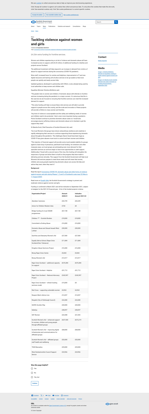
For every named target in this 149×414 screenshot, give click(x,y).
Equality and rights (71, 49)
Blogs (84, 26)
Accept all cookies (37, 15)
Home (32, 31)
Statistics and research (64, 26)
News (44, 26)
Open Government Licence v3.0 (57, 405)
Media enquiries (102, 60)
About (32, 26)
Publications (51, 26)
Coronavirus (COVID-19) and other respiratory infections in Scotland (50, 49)
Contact (47, 398)
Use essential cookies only (53, 15)
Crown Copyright (61, 398)
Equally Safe (45, 180)
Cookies (52, 398)
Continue (34, 383)
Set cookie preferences (71, 15)
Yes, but (36, 377)
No (35, 373)
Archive (41, 398)
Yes (35, 368)
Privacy (80, 398)
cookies (38, 3)
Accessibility (34, 398)
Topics (38, 26)
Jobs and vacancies (71, 398)
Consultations (76, 26)
